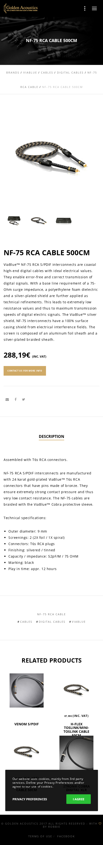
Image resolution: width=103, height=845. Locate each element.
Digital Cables (52, 621)
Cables (26, 621)
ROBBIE (54, 826)
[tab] (51, 437)
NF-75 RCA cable (51, 614)
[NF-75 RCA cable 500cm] (7, 399)
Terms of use (40, 836)
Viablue (79, 621)
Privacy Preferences (29, 799)
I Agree (78, 799)
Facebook (66, 836)
